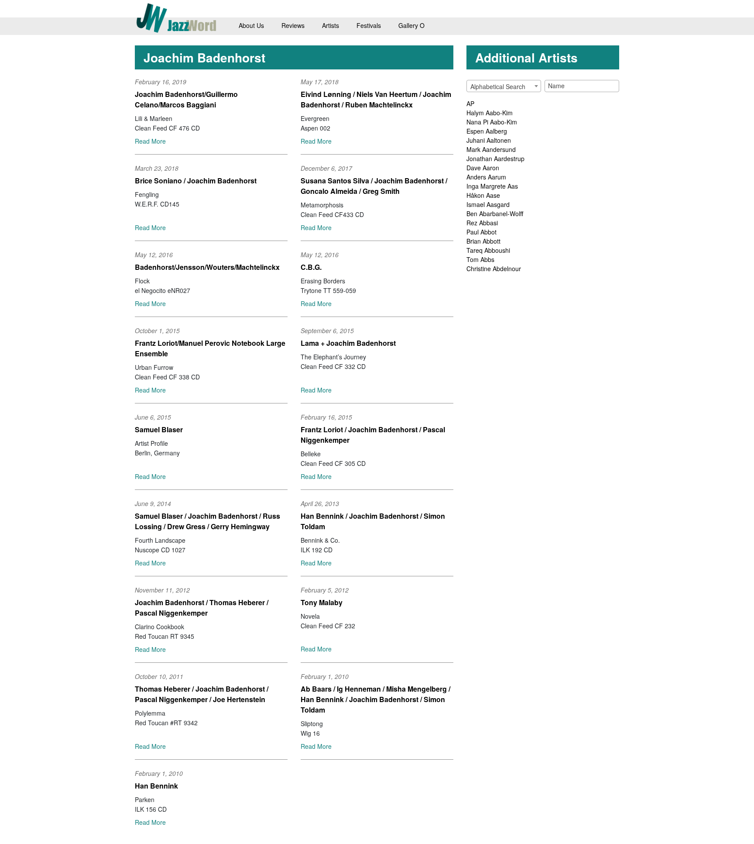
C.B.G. (311, 267)
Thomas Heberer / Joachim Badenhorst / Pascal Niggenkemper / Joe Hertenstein (201, 694)
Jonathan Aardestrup (495, 158)
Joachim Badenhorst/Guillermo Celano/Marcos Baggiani (186, 99)
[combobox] (503, 86)
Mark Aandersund (491, 149)
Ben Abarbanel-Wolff (494, 213)
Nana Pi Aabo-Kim (491, 121)
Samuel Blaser (159, 429)
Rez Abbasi (482, 222)
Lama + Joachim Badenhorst (348, 343)
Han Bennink (156, 786)
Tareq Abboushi (488, 250)
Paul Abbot (481, 231)
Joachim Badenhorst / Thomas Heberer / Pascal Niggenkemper (201, 607)
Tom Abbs (480, 259)
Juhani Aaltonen (488, 140)
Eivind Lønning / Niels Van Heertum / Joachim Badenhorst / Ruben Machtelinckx (376, 99)
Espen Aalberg (486, 131)
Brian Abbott (483, 241)
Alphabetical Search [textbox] (497, 86)
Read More (150, 141)
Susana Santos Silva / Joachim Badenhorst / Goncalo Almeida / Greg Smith (374, 186)
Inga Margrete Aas (492, 186)
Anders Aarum (486, 176)
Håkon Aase (483, 195)
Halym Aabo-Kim (489, 112)
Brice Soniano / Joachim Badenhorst (196, 181)
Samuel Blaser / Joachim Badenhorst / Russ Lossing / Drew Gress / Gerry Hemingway (207, 521)
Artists (330, 25)
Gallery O (411, 25)
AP (470, 103)
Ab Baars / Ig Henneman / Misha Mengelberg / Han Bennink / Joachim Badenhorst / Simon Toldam (375, 699)
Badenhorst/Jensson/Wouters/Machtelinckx (207, 267)
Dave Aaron (482, 167)
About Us (251, 25)
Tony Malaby (322, 602)
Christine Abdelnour (493, 268)
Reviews (293, 25)
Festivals (368, 25)
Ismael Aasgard (488, 204)
